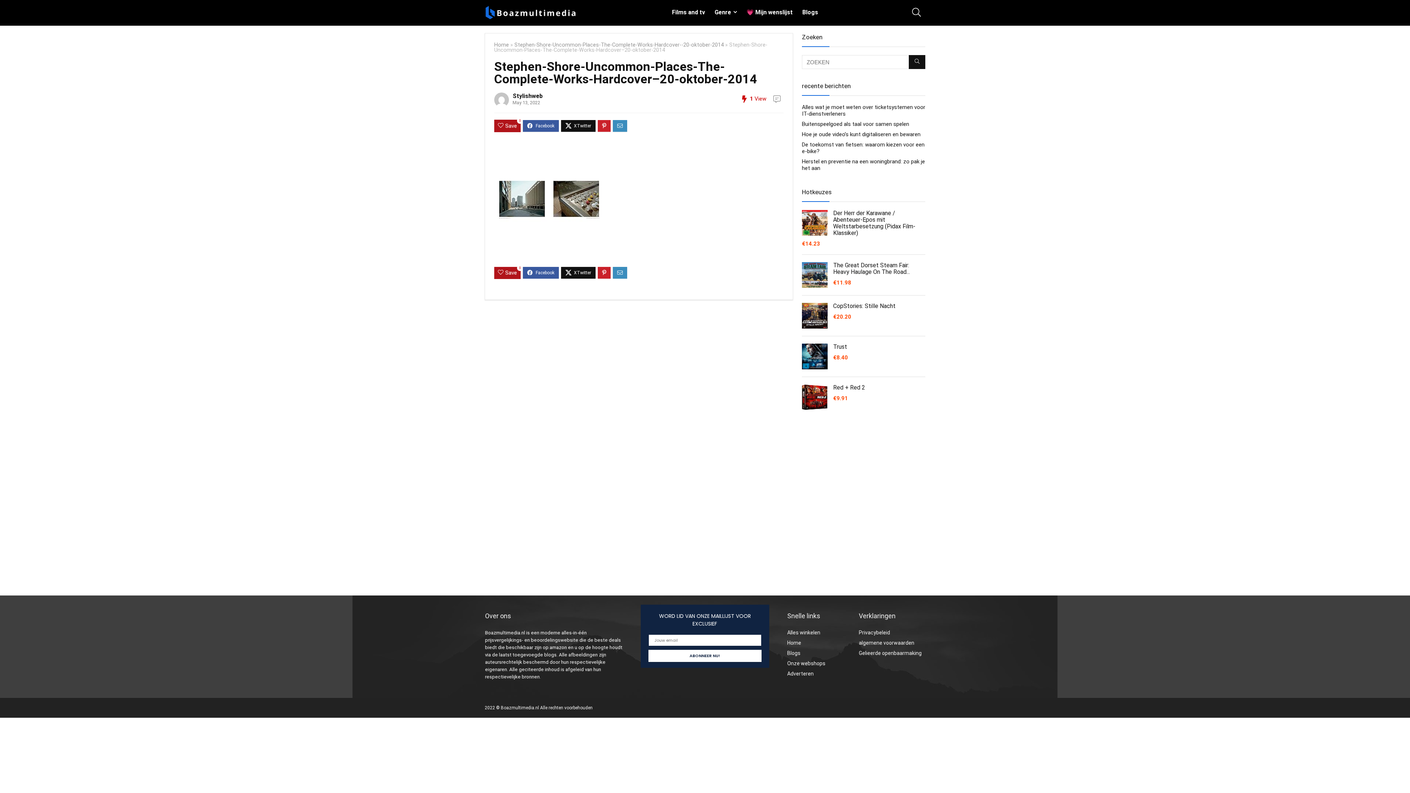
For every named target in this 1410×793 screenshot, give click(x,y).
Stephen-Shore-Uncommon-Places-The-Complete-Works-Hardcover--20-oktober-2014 (619, 45)
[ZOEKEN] (917, 62)
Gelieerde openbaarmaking (890, 653)
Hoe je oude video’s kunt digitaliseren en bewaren (861, 134)
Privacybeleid (874, 633)
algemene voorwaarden (886, 643)
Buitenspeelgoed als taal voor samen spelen (855, 124)
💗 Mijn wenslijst (769, 12)
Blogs (810, 12)
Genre (723, 12)
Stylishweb (528, 96)
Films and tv (688, 12)
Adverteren (800, 674)
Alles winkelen (803, 633)
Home (501, 45)
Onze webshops (806, 663)
